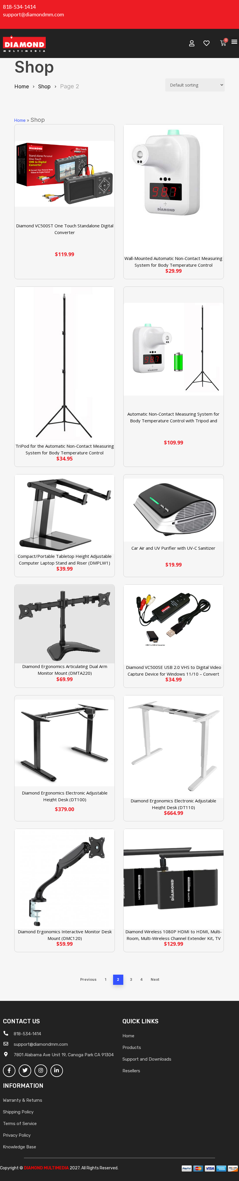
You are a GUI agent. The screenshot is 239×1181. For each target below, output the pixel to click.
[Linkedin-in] (56, 1070)
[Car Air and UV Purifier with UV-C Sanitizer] (174, 510)
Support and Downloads (146, 1059)
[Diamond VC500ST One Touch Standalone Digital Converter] (65, 174)
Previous (88, 979)
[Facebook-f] (9, 1070)
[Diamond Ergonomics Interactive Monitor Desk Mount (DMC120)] (65, 879)
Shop (44, 86)
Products (131, 1047)
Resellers (131, 1070)
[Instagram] (40, 1070)
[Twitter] (25, 1070)
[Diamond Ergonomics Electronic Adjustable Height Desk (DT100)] (65, 743)
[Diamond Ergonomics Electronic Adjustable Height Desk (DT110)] (174, 746)
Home (21, 86)
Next (155, 979)
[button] (234, 41)
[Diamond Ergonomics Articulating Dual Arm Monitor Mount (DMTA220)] (65, 624)
